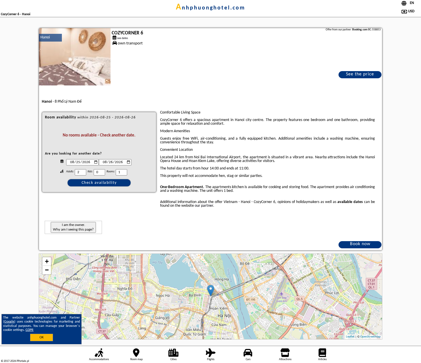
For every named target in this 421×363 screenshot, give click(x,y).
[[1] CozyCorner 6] (75, 56)
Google (9, 321)
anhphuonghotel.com (210, 8)
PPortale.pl (23, 361)
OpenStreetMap (370, 336)
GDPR (29, 330)
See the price (360, 74)
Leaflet (350, 336)
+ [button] (47, 261)
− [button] (47, 270)
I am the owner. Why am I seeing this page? (73, 227)
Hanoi (45, 37)
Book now (360, 244)
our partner (204, 206)
